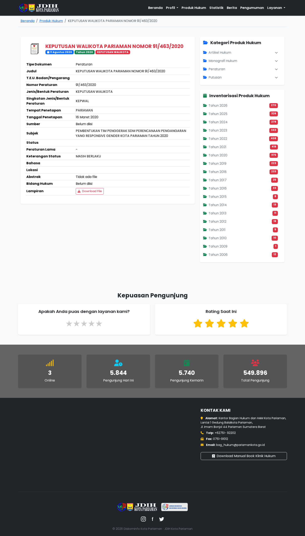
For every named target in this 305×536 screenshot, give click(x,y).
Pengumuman (252, 7)
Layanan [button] (275, 7)
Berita (232, 7)
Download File (91, 191)
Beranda (155, 7)
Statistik (216, 7)
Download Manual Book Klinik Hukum (246, 456)
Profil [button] (171, 7)
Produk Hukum (194, 7)
